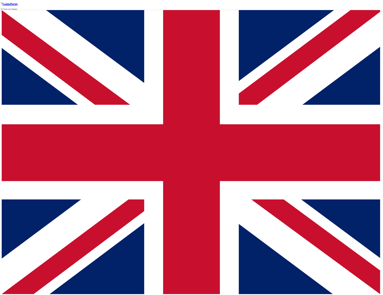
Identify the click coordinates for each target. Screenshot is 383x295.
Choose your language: (10, 9)
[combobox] (191, 11)
